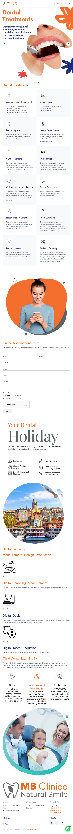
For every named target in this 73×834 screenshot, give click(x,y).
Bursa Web (33, 829)
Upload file (6, 393)
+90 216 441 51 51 (58, 3)
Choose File (7, 395)
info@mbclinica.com (56, 806)
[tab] (34, 82)
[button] (66, 3)
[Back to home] (10, 3)
